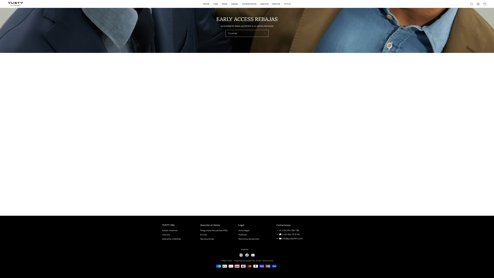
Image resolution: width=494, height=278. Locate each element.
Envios (203, 234)
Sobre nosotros (170, 230)
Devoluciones (207, 239)
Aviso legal (243, 230)
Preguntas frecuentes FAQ (213, 230)
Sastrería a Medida (171, 239)
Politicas (242, 234)
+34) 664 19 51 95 (291, 234)
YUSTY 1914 (168, 224)
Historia (166, 234)
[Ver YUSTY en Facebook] (247, 255)
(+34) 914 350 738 (290, 230)
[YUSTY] (15, 4)
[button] (471, 4)
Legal (241, 224)
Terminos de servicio (248, 239)
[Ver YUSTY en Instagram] (241, 255)
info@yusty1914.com (292, 238)
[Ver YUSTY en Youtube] (253, 255)
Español (245, 249)
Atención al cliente (210, 224)
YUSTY (229, 261)
